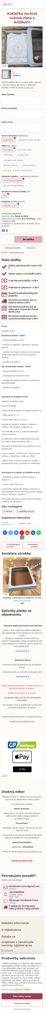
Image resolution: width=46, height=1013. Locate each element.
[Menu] (41, 4)
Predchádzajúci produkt (13, 545)
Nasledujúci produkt (33, 545)
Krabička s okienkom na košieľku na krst (22, 598)
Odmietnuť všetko (22, 1003)
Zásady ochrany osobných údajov (16, 989)
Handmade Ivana (16, 252)
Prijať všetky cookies (22, 996)
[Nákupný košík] (35, 4)
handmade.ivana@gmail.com (22, 721)
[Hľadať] (28, 4)
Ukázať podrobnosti (22, 1009)
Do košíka (28, 239)
